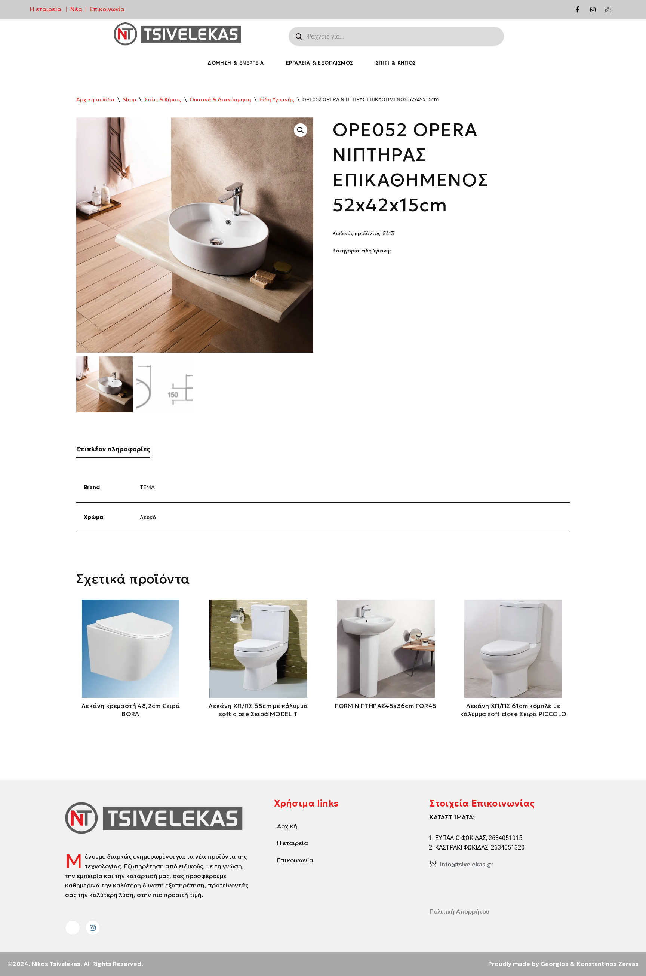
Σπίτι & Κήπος (396, 63)
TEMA (147, 487)
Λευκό (148, 517)
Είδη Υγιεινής (276, 99)
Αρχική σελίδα (95, 99)
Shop (129, 99)
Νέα (76, 9)
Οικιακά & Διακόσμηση (220, 99)
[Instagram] (593, 9)
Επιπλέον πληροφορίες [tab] (113, 449)
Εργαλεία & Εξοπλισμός (319, 63)
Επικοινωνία (107, 9)
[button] (300, 130)
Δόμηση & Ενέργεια (235, 63)
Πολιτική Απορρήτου (459, 911)
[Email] (608, 9)
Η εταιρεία (45, 9)
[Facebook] (577, 9)
